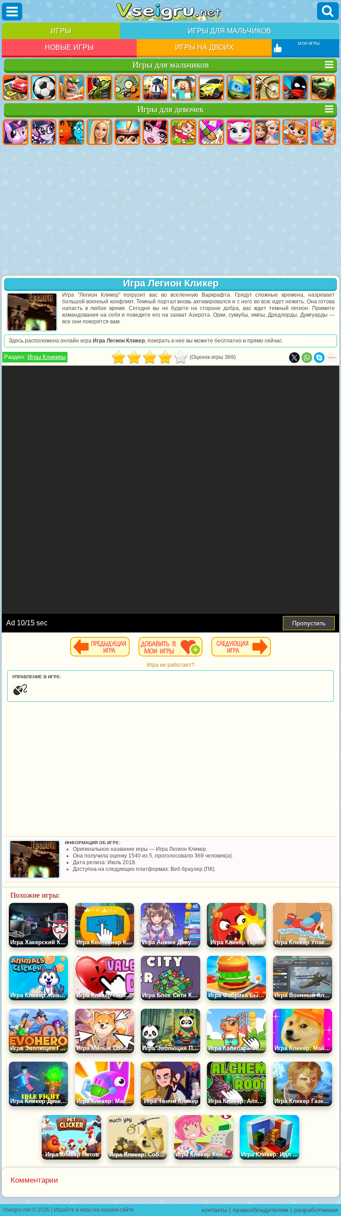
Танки (99, 88)
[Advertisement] (170, 211)
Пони (15, 132)
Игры (61, 31)
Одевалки (323, 132)
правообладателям (261, 1209)
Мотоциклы (267, 88)
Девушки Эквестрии (43, 132)
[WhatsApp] (306, 357)
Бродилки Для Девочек (183, 132)
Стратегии (71, 88)
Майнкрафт (183, 88)
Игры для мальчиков (229, 31)
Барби (99, 132)
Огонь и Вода (71, 132)
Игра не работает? (170, 665)
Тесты (127, 132)
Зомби (127, 88)
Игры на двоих (204, 47)
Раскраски (211, 132)
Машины (211, 88)
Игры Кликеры (47, 357)
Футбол (43, 88)
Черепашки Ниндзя (239, 88)
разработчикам (316, 1209)
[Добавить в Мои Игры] (170, 646)
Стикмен (295, 88)
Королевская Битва (155, 88)
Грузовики (323, 88)
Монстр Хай (155, 132)
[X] (294, 357)
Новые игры (69, 47)
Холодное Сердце (267, 132)
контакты (214, 1209)
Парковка (15, 88)
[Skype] (319, 357)
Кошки (295, 132)
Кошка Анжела (239, 132)
